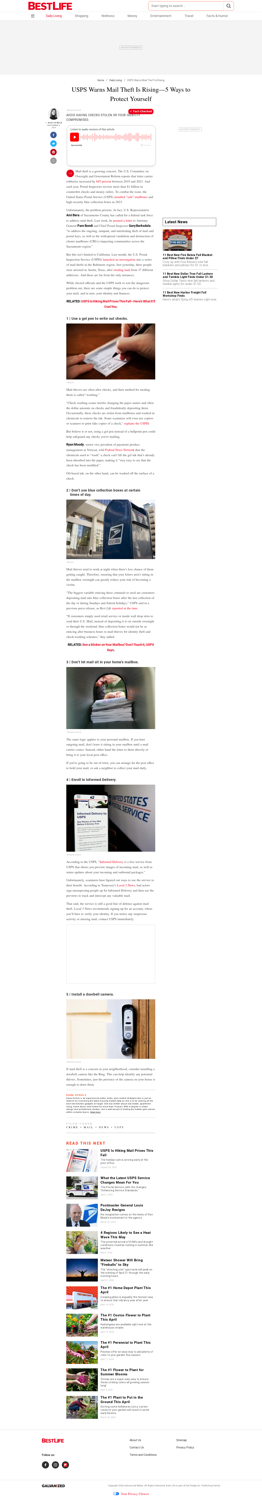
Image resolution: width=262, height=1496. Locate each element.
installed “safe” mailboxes (131, 197)
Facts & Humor (217, 16)
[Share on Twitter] (54, 144)
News (104, 1127)
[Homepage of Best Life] (52, 1440)
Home (100, 80)
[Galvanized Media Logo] (53, 1485)
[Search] (229, 5)
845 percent (103, 181)
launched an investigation (119, 259)
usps (119, 1127)
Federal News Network (119, 450)
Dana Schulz (55, 123)
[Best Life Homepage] (50, 6)
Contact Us (137, 1447)
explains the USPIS (136, 423)
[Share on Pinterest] (54, 153)
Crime (72, 1127)
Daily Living (54, 16)
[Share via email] (54, 161)
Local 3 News (126, 885)
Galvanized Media (133, 1485)
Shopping (81, 16)
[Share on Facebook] (54, 136)
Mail (89, 1127)
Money (132, 16)
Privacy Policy (185, 1447)
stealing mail (122, 270)
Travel (188, 16)
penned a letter (122, 220)
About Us (135, 1440)
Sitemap (181, 1440)
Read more (95, 1112)
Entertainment (160, 16)
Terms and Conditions (143, 1454)
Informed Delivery (111, 862)
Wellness (108, 16)
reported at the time (124, 608)
